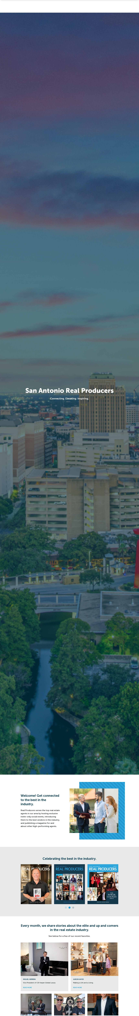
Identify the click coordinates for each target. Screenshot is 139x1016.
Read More (27, 987)
